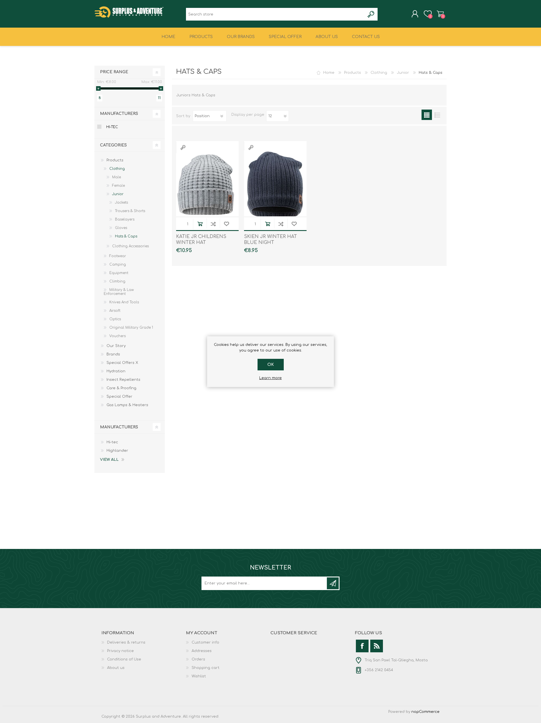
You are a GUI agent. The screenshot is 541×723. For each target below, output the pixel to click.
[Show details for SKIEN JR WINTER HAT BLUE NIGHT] (275, 185)
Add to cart (200, 223)
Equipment (118, 273)
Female (118, 186)
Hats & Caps (126, 236)
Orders (198, 659)
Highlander (117, 451)
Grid (427, 115)
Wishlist (199, 676)
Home (328, 73)
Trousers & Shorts (130, 211)
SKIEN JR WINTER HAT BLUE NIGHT (270, 239)
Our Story (116, 346)
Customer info (205, 642)
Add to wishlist (226, 223)
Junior (403, 73)
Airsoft (114, 311)
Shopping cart (440, 14)
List (437, 115)
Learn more (270, 378)
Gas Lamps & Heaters (127, 405)
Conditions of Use (124, 659)
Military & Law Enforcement (119, 292)
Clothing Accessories (130, 246)
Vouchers (117, 336)
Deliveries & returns (126, 642)
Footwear (117, 256)
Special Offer (119, 397)
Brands (113, 354)
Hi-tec (112, 127)
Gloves (121, 228)
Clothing (379, 73)
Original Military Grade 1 (131, 328)
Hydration (116, 371)
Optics (115, 319)
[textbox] (275, 14)
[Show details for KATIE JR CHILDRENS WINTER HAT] (207, 185)
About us (116, 668)
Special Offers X (122, 363)
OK (270, 364)
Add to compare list (213, 223)
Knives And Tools (124, 302)
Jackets (121, 202)
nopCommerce (425, 712)
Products (352, 73)
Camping (117, 264)
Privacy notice (120, 651)
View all (109, 460)
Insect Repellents (123, 380)
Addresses (202, 651)
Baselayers (124, 219)
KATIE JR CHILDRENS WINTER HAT (201, 239)
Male (116, 177)
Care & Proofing (121, 388)
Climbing (117, 281)
